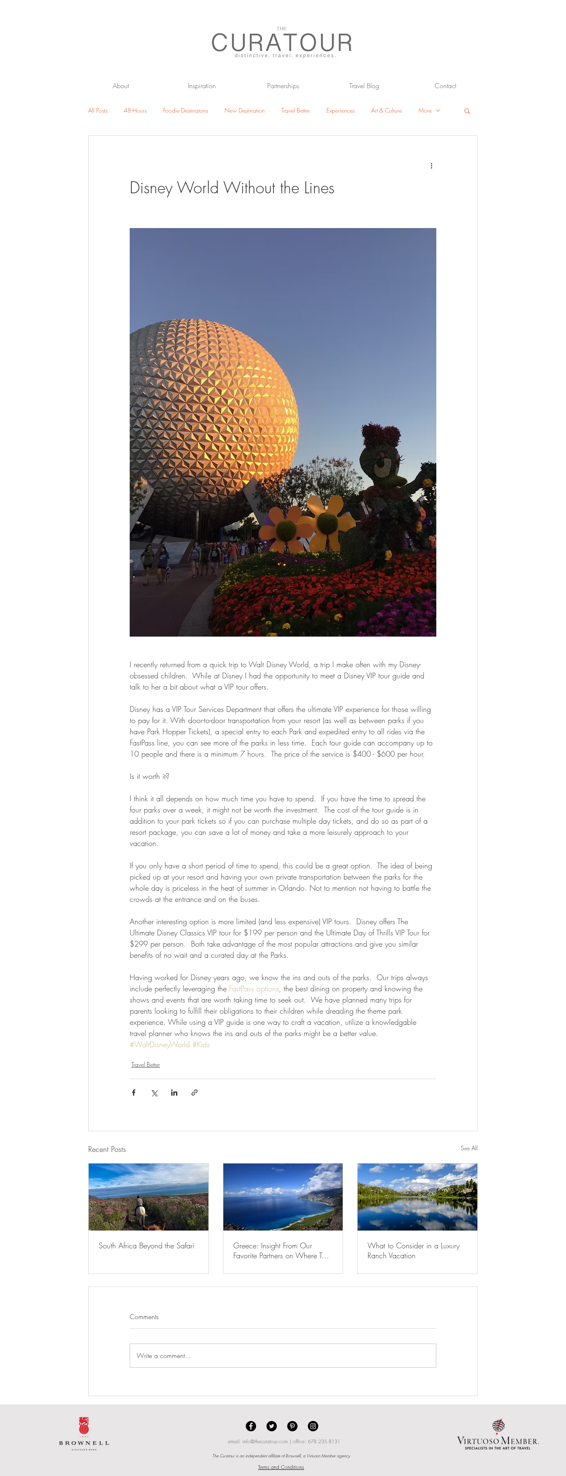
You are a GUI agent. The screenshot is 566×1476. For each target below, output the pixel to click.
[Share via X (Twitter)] (154, 1092)
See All (469, 1148)
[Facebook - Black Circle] (251, 1426)
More (425, 110)
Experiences (341, 110)
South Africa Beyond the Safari (146, 1245)
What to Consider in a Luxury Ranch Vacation (414, 1250)
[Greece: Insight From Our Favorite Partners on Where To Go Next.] (283, 1197)
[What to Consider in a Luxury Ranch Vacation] (417, 1197)
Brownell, (293, 1456)
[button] (467, 110)
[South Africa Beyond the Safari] (148, 1197)
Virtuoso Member (321, 1456)
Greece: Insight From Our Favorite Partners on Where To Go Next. (279, 1250)
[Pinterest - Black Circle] (292, 1426)
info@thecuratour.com (265, 1441)
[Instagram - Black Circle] (313, 1426)
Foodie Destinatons (185, 110)
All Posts (97, 110)
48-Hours (135, 110)
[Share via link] (194, 1092)
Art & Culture (386, 110)
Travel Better (295, 110)
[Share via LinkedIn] (174, 1092)
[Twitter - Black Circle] (271, 1426)
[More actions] (431, 166)
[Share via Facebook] (134, 1092)
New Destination (245, 110)
